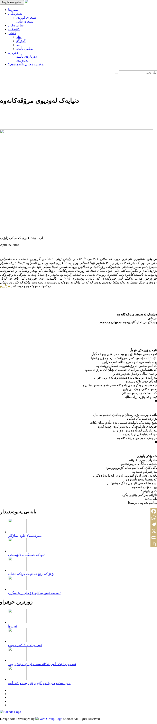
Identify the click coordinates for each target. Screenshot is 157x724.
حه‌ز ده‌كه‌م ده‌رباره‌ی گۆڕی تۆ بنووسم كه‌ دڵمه (39, 683)
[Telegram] (153, 524)
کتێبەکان (14, 29)
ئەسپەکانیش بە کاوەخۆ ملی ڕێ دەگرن (34, 593)
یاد (18, 45)
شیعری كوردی (26, 17)
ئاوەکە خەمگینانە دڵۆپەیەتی (26, 555)
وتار (18, 37)
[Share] (153, 544)
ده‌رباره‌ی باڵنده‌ (26, 56)
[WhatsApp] (153, 518)
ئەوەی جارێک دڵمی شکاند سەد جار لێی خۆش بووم (42, 664)
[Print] (153, 537)
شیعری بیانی (24, 21)
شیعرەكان (15, 13)
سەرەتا (13, 9)
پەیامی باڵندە (24, 48)
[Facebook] (153, 511)
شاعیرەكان (16, 25)
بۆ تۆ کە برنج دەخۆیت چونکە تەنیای (31, 574)
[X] (153, 531)
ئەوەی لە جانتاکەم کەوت (25, 645)
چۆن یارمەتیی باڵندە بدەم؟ (26, 64)
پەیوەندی (22, 60)
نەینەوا (12, 626)
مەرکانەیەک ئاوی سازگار (25, 535)
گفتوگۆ (21, 41)
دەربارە (13, 52)
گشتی (12, 33)
